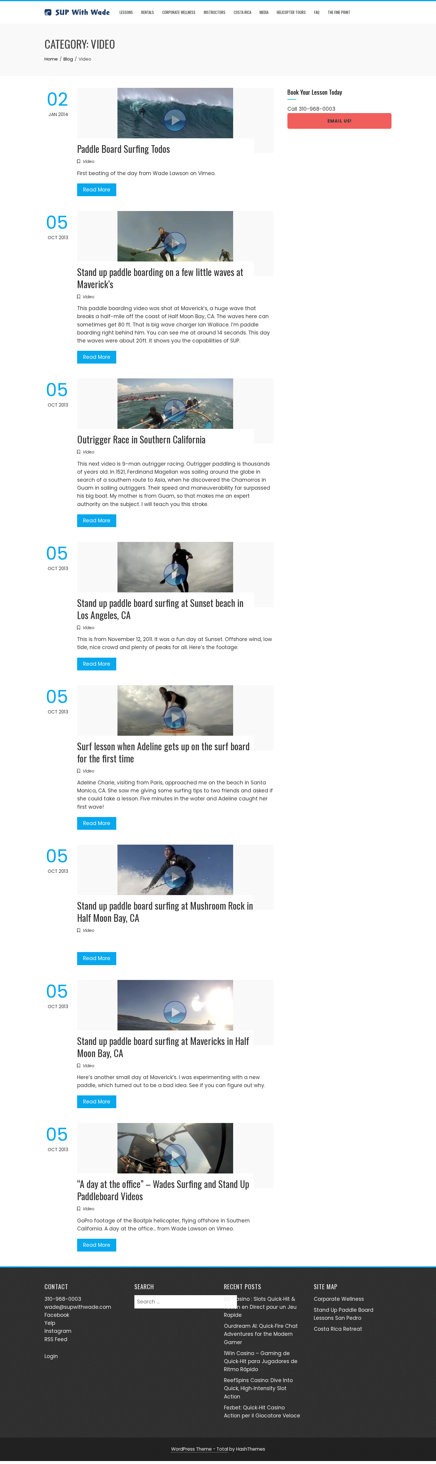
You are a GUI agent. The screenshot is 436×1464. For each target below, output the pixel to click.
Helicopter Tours (291, 12)
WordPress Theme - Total (199, 1449)
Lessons (126, 12)
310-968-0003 (317, 108)
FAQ (316, 12)
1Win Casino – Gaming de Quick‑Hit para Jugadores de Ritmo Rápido (260, 1361)
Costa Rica (242, 12)
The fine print (339, 12)
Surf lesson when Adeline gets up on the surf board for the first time (163, 752)
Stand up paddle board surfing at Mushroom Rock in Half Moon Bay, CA (165, 911)
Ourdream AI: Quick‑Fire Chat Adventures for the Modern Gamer (261, 1334)
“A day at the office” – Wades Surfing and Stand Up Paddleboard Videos (163, 1190)
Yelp (49, 1323)
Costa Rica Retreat (338, 1329)
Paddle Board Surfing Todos (123, 149)
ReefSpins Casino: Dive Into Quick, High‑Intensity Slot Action (258, 1388)
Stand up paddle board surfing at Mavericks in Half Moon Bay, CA (163, 1047)
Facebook (56, 1315)
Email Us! (339, 121)
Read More (96, 189)
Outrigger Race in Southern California (141, 439)
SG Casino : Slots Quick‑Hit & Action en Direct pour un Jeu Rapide (260, 1307)
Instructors (214, 12)
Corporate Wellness (178, 12)
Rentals (147, 12)
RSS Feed (55, 1339)
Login (51, 1356)
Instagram (57, 1331)
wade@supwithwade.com (77, 1307)
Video (88, 161)
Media (264, 12)
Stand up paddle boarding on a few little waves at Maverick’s (160, 278)
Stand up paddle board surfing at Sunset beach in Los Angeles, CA (160, 609)
